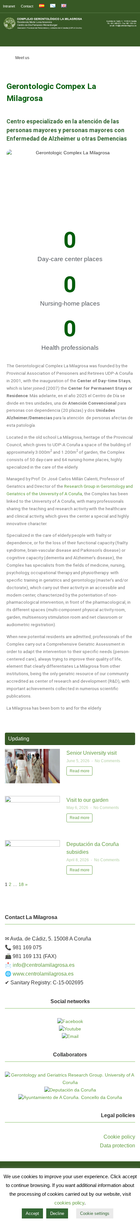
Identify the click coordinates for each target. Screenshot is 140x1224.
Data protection (117, 1145)
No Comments (107, 761)
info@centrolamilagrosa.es (44, 965)
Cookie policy (119, 1137)
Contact (27, 6)
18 (21, 884)
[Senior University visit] (32, 781)
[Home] (6, 58)
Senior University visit (91, 753)
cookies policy (69, 1202)
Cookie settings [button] (94, 1213)
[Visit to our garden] (32, 801)
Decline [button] (57, 1213)
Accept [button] (32, 1213)
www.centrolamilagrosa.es (43, 974)
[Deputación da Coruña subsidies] (32, 845)
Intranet (9, 6)
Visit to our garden (87, 800)
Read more (80, 771)
